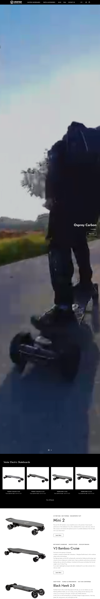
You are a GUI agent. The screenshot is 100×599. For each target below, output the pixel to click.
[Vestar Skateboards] (16, 2)
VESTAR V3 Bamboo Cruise (37, 491)
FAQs (64, 2)
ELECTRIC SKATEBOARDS (33, 2)
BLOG (59, 2)
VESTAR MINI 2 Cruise (86, 491)
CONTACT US (71, 2)
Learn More (58, 535)
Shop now (91, 234)
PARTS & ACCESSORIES (49, 2)
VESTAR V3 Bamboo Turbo (13, 491)
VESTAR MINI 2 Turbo (62, 491)
